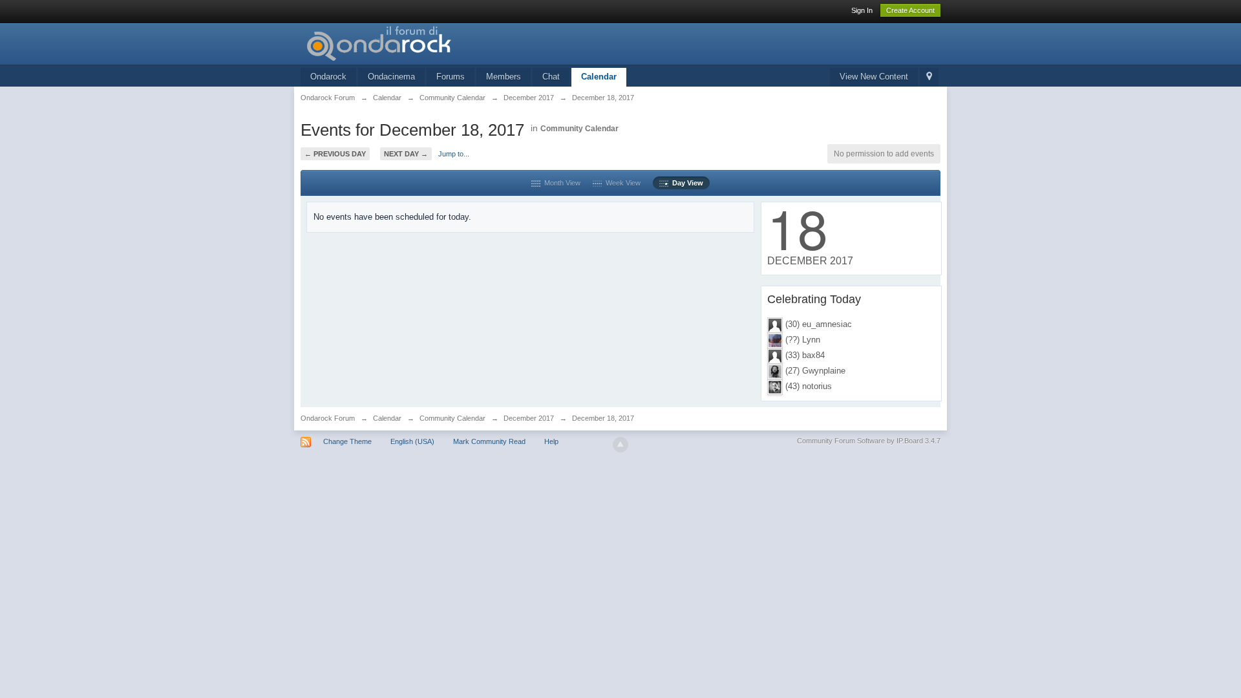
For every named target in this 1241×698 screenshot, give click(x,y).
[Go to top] (620, 444)
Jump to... (453, 154)
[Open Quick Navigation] (929, 77)
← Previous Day (335, 154)
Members (503, 76)
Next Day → (406, 154)
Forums (450, 76)
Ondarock (328, 76)
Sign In (862, 10)
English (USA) (412, 441)
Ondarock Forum (328, 418)
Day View (685, 183)
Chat (551, 76)
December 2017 (529, 418)
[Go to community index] (416, 43)
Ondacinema (391, 76)
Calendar (599, 76)
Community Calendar (579, 128)
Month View (560, 183)
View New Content (874, 76)
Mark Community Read (489, 441)
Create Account (910, 10)
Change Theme (347, 441)
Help (551, 441)
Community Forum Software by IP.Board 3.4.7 (868, 441)
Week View (621, 183)
